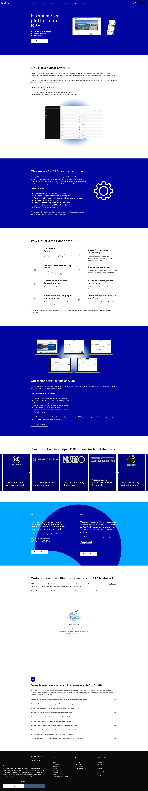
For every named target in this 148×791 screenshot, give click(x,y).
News (54, 774)
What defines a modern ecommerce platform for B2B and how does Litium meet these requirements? (59, 699)
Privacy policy (101, 772)
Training (55, 772)
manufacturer (35, 586)
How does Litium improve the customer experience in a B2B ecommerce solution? (54, 725)
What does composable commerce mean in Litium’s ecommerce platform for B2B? (54, 730)
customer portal (76, 386)
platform (73, 311)
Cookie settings (102, 774)
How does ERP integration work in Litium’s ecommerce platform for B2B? (51, 712)
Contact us (56, 764)
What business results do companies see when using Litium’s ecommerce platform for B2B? (57, 738)
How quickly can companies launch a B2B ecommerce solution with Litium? (52, 734)
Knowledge (64, 3)
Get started (100, 764)
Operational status (80, 768)
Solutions (42, 3)
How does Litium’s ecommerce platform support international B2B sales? (51, 721)
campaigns (56, 94)
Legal (99, 776)
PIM (75, 94)
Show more (24, 781)
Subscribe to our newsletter (61, 777)
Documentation (79, 766)
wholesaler (112, 584)
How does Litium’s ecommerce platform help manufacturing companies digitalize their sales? (57, 704)
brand (43, 586)
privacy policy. (29, 777)
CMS (50, 94)
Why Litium (100, 762)
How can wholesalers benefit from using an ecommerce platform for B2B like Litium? (55, 708)
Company (75, 3)
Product (33, 3)
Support (55, 766)
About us (55, 762)
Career (55, 768)
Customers (53, 3)
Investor (55, 770)
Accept (13, 786)
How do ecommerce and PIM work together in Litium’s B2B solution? (50, 717)
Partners (84, 3)
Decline (34, 786)
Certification (78, 764)
